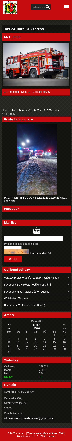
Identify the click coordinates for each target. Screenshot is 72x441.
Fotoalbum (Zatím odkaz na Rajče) (24, 305)
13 (35, 342)
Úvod (5, 110)
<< (9, 324)
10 (9, 342)
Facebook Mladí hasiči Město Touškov (26, 291)
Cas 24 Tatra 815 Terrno (42, 110)
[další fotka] (63, 65)
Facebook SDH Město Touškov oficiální (27, 284)
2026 (37, 328)
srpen (36, 324)
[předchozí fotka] (9, 65)
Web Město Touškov (16, 298)
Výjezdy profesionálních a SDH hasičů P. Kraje (32, 277)
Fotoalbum (18, 110)
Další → (26, 91)
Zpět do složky (41, 91)
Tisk (61, 433)
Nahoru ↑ (51, 436)
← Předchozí (11, 91)
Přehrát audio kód (40, 253)
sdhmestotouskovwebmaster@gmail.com (28, 418)
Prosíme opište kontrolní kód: (21, 243)
